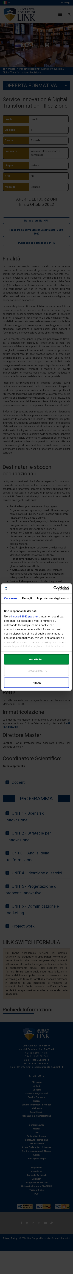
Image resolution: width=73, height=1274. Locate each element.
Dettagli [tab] (27, 598)
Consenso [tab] (10, 598)
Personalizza (35, 670)
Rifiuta (36, 682)
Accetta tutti (36, 659)
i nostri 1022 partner (24, 616)
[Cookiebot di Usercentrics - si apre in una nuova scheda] (53, 588)
